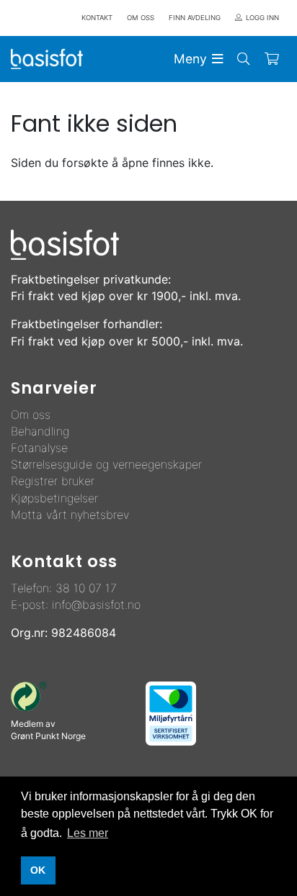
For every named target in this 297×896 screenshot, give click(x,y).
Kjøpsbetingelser (54, 498)
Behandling (40, 431)
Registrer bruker (52, 481)
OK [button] (37, 870)
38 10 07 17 (86, 588)
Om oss (30, 414)
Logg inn (262, 18)
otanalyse (42, 447)
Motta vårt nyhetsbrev (70, 514)
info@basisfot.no (96, 604)
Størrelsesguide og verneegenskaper (106, 464)
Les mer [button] (87, 833)
